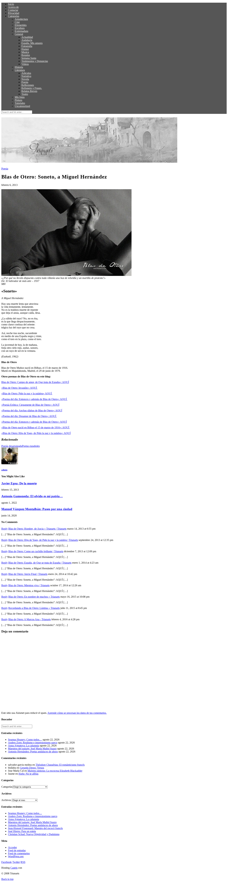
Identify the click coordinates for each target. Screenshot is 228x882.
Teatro (24, 94)
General (19, 34)
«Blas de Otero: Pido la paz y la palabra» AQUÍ (26, 393)
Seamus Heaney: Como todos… (25, 739)
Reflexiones (27, 85)
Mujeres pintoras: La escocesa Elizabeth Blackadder (55, 770)
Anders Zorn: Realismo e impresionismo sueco (32, 742)
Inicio (11, 4)
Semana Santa (28, 58)
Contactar (13, 10)
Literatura (20, 70)
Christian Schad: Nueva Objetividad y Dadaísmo (33, 834)
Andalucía (26, 40)
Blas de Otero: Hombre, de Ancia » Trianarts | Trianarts (37, 528)
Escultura (20, 28)
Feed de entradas (17, 850)
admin (4, 470)
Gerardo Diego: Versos (32, 767)
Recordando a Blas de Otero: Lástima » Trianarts (34, 608)
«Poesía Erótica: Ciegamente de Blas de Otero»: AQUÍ (30, 404)
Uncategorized (22, 106)
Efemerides (21, 25)
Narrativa (26, 76)
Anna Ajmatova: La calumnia (23, 745)
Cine (17, 22)
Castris (14, 867)
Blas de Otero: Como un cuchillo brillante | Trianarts (35, 551)
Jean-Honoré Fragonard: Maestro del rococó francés (35, 828)
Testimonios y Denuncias (34, 61)
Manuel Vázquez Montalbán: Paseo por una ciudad (36, 509)
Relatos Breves (29, 91)
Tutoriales (20, 103)
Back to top (7, 879)
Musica (25, 52)
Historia (19, 67)
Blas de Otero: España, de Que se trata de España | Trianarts (39, 562)
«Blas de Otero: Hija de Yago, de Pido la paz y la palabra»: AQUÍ (36, 433)
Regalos (25, 55)
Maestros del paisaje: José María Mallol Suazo (32, 748)
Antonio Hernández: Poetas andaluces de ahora (33, 751)
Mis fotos (20, 97)
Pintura (18, 100)
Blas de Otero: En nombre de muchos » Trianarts (34, 596)
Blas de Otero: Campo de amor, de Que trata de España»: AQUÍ (35, 382)
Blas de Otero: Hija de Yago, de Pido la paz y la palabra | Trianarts (43, 540)
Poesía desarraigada (11, 446)
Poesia (24, 82)
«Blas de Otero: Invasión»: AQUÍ (19, 387)
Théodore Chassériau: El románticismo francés (60, 764)
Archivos (6, 800)
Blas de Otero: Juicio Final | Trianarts (27, 574)
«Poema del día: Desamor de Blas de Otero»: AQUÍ (29, 416)
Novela (25, 79)
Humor (25, 49)
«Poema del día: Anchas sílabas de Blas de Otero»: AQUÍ (31, 410)
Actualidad (27, 37)
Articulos (26, 73)
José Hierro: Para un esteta (22, 831)
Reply (4, 528)
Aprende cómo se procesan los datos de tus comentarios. (77, 712)
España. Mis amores (32, 43)
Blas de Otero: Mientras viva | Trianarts (29, 585)
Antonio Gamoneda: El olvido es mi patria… (32, 496)
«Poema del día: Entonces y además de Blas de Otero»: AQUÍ (34, 399)
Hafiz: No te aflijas (28, 773)
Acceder (12, 847)
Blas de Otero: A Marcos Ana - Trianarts (29, 619)
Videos (25, 64)
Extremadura (21, 31)
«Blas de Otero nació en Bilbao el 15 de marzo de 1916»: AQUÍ (35, 427)
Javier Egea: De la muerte (19, 483)
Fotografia (26, 46)
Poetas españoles (31, 446)
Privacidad (13, 13)
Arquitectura (21, 19)
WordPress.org (16, 856)
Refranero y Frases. (31, 88)
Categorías (13, 16)
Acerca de (13, 7)
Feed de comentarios (19, 853)
